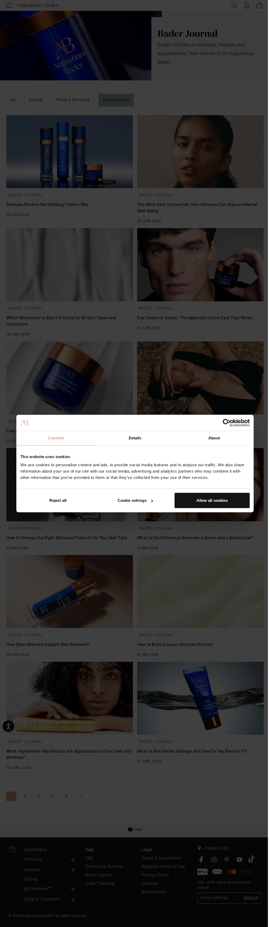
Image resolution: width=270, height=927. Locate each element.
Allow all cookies (212, 500)
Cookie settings (132, 500)
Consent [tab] (56, 437)
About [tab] (214, 437)
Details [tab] (135, 437)
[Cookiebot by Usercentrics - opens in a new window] (227, 422)
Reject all (57, 500)
